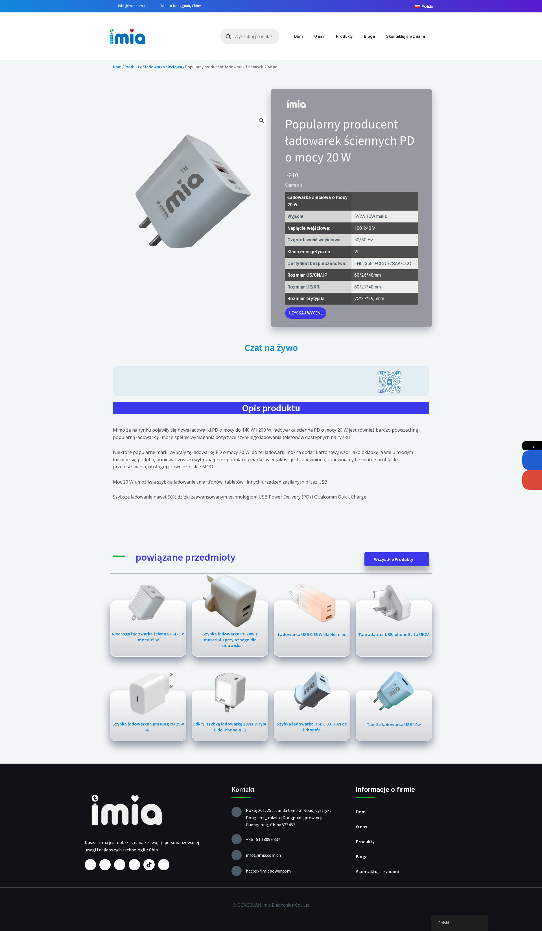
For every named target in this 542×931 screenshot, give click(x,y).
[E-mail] (532, 480)
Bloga (369, 36)
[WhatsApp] (532, 460)
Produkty (344, 36)
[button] (308, 185)
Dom (298, 36)
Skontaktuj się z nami (405, 36)
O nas (319, 36)
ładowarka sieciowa (163, 66)
